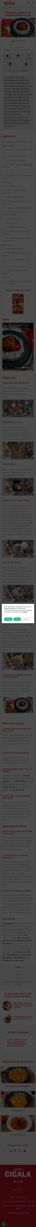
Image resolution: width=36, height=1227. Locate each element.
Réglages (26, 619)
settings (25, 612)
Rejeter (17, 619)
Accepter (8, 619)
